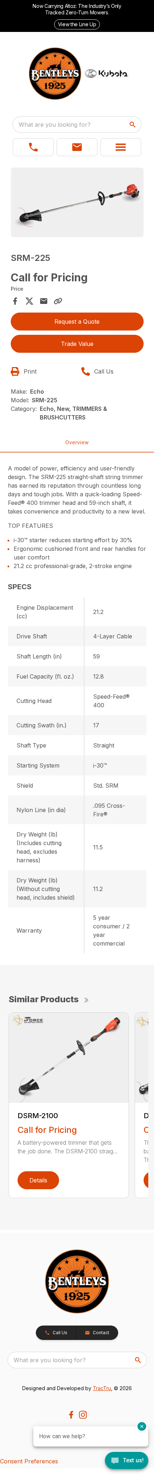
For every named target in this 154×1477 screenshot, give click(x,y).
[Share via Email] (43, 301)
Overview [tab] (77, 442)
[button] (33, 147)
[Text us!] (126, 1461)
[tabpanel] (77, 203)
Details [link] (38, 1180)
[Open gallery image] (77, 202)
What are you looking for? (55, 124)
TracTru (102, 1388)
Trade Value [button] (77, 343)
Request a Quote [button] (77, 321)
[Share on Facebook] (15, 301)
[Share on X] (29, 301)
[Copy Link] (58, 301)
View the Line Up (77, 24)
